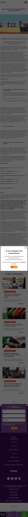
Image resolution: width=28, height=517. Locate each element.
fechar (14, 267)
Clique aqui (23, 262)
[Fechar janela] (26, 247)
